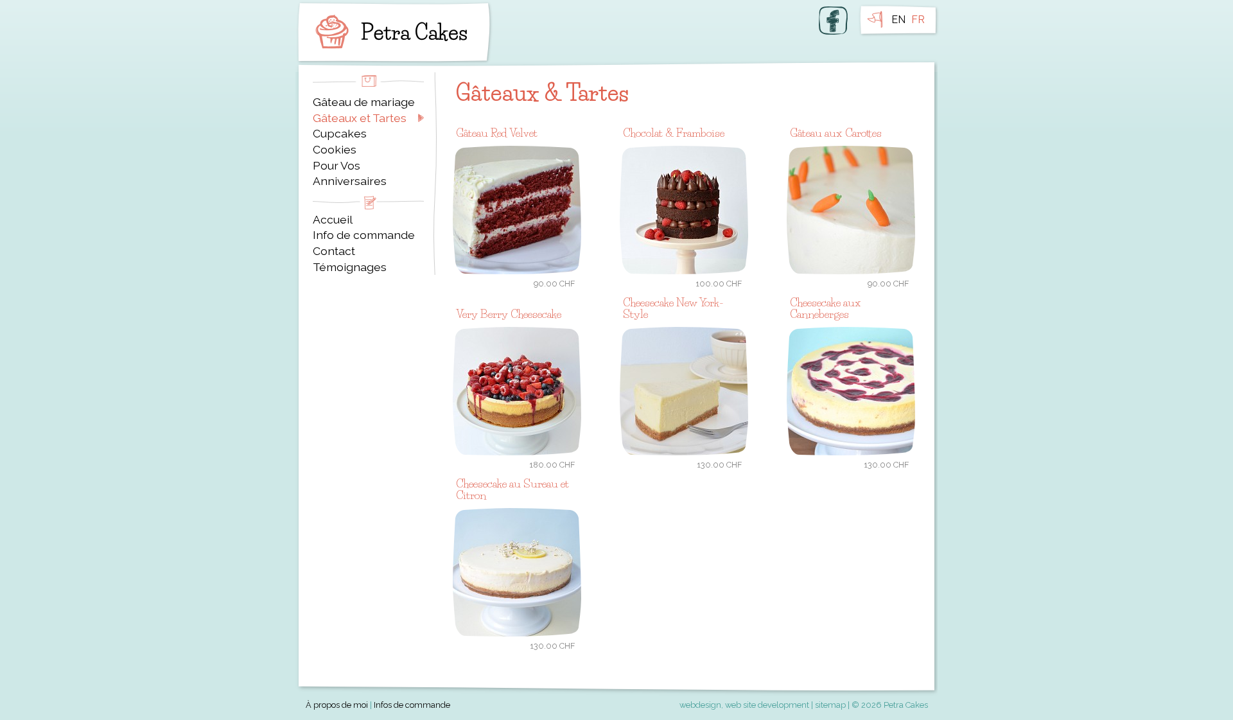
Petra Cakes (388, 32)
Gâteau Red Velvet (497, 132)
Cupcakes (340, 133)
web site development (767, 705)
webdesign (700, 705)
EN (898, 19)
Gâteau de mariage (364, 102)
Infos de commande (412, 705)
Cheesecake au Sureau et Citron (512, 489)
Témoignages (350, 267)
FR (918, 19)
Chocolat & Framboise (673, 132)
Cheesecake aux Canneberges (825, 307)
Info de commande (364, 234)
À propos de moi (337, 705)
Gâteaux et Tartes (360, 118)
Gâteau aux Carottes (836, 132)
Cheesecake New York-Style (673, 307)
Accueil (333, 219)
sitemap (830, 705)
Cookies (334, 149)
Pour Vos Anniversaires (350, 173)
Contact (334, 251)
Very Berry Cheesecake (508, 313)
